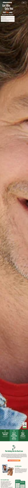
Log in (23, 2)
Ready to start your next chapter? (14, 460)
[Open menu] (27, 2)
